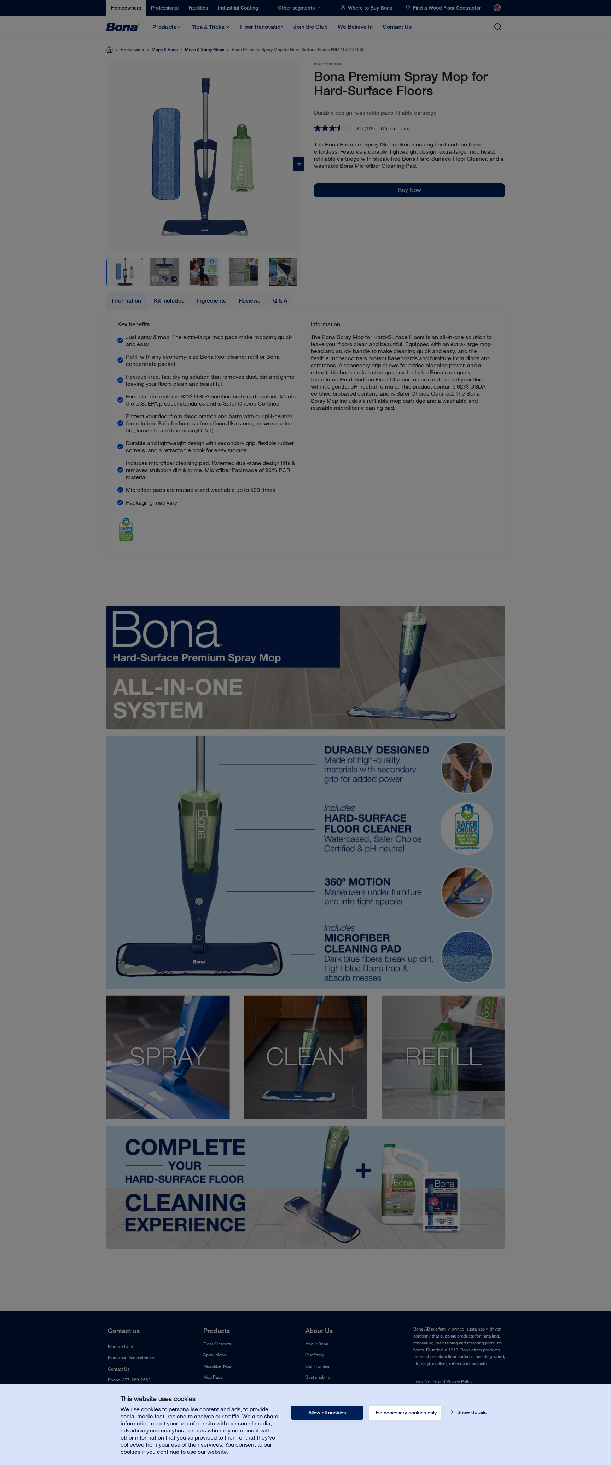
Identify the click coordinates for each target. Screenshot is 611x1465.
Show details (471, 1412)
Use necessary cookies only (405, 1412)
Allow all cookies (327, 1412)
